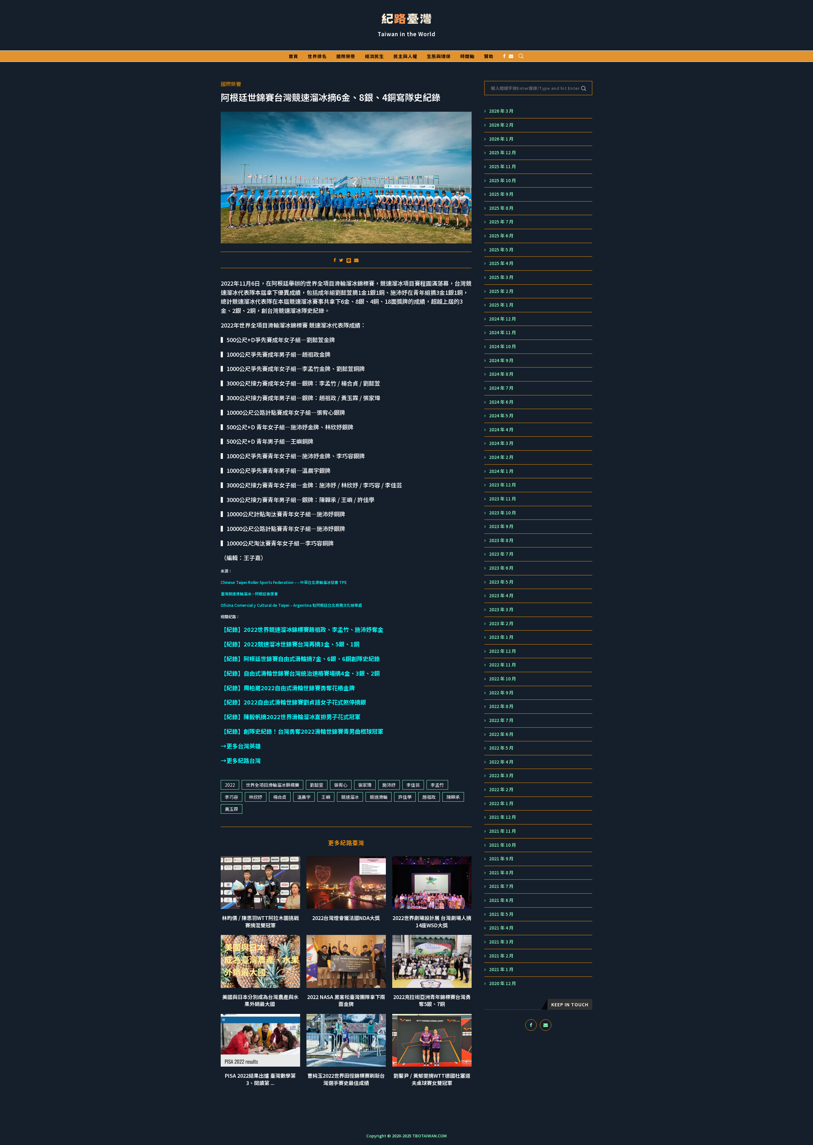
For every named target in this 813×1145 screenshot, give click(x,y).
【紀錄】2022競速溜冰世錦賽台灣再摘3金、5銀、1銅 (290, 644)
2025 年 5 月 (501, 250)
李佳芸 (413, 785)
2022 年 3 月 (501, 775)
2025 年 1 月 (501, 305)
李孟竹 (437, 785)
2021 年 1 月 (501, 969)
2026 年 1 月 (501, 139)
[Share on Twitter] (341, 260)
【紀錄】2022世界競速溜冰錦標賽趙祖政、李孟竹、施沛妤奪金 (302, 629)
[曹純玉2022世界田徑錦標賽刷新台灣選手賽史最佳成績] (346, 1040)
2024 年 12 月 (502, 319)
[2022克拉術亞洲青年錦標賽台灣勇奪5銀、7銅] (432, 961)
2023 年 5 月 (501, 582)
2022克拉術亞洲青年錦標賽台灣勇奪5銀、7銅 (432, 1000)
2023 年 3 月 (501, 609)
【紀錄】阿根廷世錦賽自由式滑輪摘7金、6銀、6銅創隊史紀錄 (300, 658)
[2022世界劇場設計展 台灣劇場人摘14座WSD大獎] (432, 882)
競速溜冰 (350, 797)
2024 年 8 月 (501, 374)
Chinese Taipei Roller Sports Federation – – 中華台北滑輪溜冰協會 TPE (284, 582)
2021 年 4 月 (501, 928)
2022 (230, 785)
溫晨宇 (304, 797)
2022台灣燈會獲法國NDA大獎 (346, 918)
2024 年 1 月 (501, 471)
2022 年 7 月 (501, 720)
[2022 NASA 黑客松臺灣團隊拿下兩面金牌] (346, 961)
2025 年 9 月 (501, 194)
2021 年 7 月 (501, 886)
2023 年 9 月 (501, 526)
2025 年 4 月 (501, 263)
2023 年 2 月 (501, 623)
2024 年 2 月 (501, 457)
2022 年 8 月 (501, 706)
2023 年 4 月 (501, 595)
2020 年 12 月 (502, 983)
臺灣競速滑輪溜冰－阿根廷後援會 (249, 593)
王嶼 (325, 797)
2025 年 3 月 (501, 277)
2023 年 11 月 (502, 499)
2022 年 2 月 (501, 789)
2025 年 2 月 (501, 291)
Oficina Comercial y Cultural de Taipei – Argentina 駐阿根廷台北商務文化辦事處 (291, 605)
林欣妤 (255, 797)
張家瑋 (365, 785)
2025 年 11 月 (502, 166)
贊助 (489, 56)
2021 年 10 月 (502, 845)
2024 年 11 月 (502, 332)
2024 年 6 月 (501, 402)
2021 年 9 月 (501, 859)
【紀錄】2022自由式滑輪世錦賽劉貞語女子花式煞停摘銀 (293, 702)
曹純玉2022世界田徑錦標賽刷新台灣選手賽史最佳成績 (346, 1079)
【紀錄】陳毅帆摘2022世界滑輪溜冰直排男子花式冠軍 (290, 716)
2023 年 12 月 (502, 485)
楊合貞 (279, 797)
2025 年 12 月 (502, 152)
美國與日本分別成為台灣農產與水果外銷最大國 (260, 1000)
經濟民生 (374, 56)
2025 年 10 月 (502, 180)
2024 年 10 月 (502, 346)
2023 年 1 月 (501, 637)
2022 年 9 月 (501, 693)
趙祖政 (429, 797)
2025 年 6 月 (501, 236)
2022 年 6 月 (501, 734)
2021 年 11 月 (502, 831)
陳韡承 (453, 797)
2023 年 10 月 (502, 513)
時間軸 (467, 56)
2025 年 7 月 (501, 222)
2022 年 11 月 (502, 665)
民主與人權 (405, 56)
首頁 (293, 56)
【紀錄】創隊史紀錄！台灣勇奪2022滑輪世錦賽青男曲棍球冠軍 (302, 731)
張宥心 (340, 785)
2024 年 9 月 (501, 360)
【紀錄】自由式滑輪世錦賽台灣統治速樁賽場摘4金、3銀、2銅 (300, 673)
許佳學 (405, 797)
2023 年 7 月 (501, 554)
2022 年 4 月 (501, 762)
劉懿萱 (316, 785)
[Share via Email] (356, 260)
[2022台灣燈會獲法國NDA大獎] (346, 882)
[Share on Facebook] (334, 260)
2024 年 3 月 (501, 443)
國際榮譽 (345, 56)
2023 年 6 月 (501, 568)
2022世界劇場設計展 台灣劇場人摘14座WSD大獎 (432, 921)
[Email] (511, 56)
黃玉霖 (231, 809)
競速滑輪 (378, 797)
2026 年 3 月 (501, 111)
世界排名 (317, 56)
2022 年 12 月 (502, 651)
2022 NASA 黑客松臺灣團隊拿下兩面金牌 (346, 1000)
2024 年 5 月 (501, 416)
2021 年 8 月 (501, 873)
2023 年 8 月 (501, 540)
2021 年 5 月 (501, 914)
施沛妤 (389, 785)
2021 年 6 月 (501, 900)
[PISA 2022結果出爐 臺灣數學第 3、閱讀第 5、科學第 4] (260, 1040)
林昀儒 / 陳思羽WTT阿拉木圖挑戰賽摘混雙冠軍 (260, 921)
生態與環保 (439, 56)
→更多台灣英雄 (241, 746)
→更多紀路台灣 (241, 760)
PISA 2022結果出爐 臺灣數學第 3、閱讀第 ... (260, 1079)
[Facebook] (504, 56)
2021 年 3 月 (501, 942)
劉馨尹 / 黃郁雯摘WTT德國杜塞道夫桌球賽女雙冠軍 (431, 1079)
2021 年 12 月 (502, 817)
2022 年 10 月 (502, 679)
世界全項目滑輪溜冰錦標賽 (272, 785)
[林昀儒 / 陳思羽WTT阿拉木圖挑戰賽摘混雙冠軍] (260, 882)
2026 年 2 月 (501, 125)
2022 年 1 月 (501, 803)
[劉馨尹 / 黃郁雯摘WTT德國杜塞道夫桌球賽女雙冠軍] (432, 1040)
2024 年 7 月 (501, 388)
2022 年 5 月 (501, 748)
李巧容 (231, 797)
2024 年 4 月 (501, 430)
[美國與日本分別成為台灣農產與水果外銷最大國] (260, 961)
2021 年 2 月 (501, 956)
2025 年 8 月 (501, 208)
